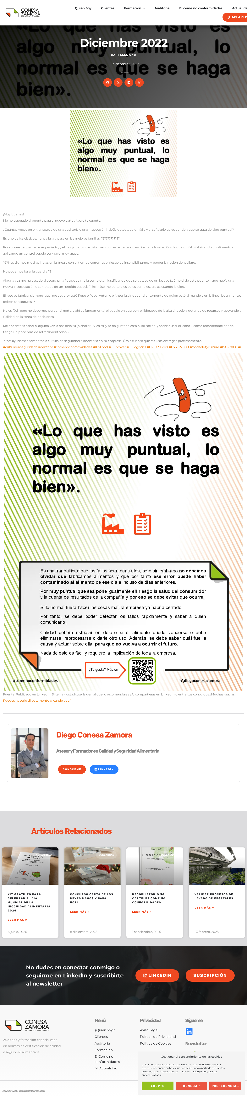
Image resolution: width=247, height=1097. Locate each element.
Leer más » (17, 919)
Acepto (158, 1086)
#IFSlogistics (136, 347)
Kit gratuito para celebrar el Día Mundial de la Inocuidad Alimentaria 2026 (29, 902)
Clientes (107, 8)
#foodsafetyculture (204, 347)
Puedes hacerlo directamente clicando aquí (36, 700)
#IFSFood (100, 347)
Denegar (191, 1086)
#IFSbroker (117, 347)
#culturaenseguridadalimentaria (28, 347)
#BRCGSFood (157, 347)
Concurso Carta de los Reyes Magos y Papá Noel (91, 898)
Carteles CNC (123, 55)
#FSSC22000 (179, 347)
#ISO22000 (228, 347)
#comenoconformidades (73, 347)
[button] (107, 82)
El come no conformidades (200, 8)
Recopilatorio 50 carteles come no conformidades (149, 898)
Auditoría (162, 8)
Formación (132, 8)
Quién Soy (83, 8)
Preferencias (225, 1086)
